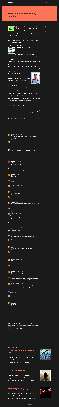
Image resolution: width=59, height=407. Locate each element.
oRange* (11, 213)
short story (21, 118)
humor (45, 32)
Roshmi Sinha (12, 161)
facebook (9, 326)
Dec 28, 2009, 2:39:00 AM (19, 202)
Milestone (46, 33)
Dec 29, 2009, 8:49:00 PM (19, 283)
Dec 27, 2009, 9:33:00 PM (18, 161)
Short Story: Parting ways (18, 388)
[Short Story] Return (16, 370)
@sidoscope (34, 325)
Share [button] (46, 26)
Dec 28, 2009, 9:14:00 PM (19, 259)
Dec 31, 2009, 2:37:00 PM (18, 307)
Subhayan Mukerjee (13, 295)
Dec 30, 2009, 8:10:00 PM (20, 295)
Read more (35, 365)
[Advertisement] (22, 336)
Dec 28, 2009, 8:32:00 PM (19, 251)
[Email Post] (24, 118)
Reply (11, 132)
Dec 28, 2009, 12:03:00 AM (19, 174)
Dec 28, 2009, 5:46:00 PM (18, 239)
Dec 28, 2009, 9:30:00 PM (19, 271)
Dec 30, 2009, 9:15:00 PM (19, 302)
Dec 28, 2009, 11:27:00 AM (17, 213)
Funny (45, 31)
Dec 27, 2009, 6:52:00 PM (16, 141)
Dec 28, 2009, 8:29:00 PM (19, 246)
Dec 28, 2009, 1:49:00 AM (19, 185)
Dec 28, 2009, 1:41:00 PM (16, 230)
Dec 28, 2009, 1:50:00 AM (19, 191)
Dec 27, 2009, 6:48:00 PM (19, 134)
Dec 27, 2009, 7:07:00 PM (18, 149)
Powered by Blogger (30, 404)
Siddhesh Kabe (12, 134)
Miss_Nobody (12, 149)
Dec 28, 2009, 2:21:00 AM (19, 196)
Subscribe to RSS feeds (19, 325)
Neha (11, 141)
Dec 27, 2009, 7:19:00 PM (18, 153)
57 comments (13, 365)
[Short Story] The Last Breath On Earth (21, 351)
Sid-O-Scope (11, 2)
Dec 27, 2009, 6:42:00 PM (18, 123)
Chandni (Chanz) (12, 202)
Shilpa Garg (12, 239)
